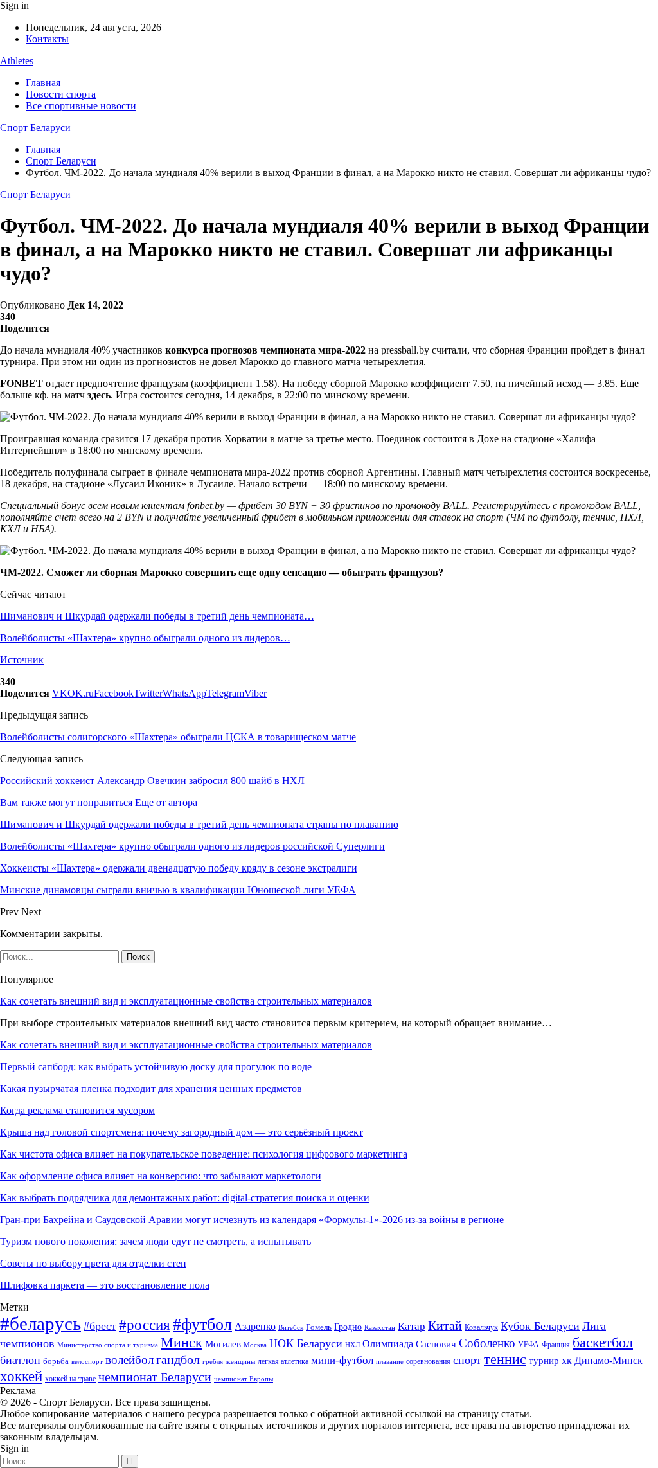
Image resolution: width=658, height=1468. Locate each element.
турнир (544, 1361)
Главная (43, 82)
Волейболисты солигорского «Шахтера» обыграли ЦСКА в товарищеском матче (178, 736)
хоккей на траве (70, 1378)
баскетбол (603, 1342)
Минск (181, 1342)
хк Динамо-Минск (602, 1360)
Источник (22, 659)
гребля (212, 1361)
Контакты (47, 38)
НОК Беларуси (305, 1343)
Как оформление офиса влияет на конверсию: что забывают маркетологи (160, 1175)
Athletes (16, 60)
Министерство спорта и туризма (107, 1344)
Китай (445, 1325)
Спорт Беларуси (35, 127)
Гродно (348, 1327)
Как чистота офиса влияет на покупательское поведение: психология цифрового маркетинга (203, 1154)
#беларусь (40, 1323)
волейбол (129, 1359)
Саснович (436, 1344)
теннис (505, 1359)
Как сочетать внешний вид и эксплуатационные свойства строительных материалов (186, 1001)
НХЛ (352, 1344)
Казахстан (379, 1327)
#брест (100, 1326)
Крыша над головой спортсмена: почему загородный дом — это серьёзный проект (181, 1132)
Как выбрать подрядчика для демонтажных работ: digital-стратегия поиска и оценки (184, 1197)
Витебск (290, 1327)
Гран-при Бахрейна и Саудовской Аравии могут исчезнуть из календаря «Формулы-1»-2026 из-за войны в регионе (252, 1219)
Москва (255, 1344)
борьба (56, 1361)
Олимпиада (387, 1343)
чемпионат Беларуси (154, 1377)
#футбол (202, 1324)
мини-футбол (342, 1360)
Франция (556, 1344)
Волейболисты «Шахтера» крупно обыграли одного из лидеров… (145, 637)
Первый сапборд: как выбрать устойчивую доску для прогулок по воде (156, 1066)
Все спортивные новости (81, 105)
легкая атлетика (283, 1361)
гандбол (178, 1359)
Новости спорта (61, 94)
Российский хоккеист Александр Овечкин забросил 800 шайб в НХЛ (152, 780)
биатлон (20, 1360)
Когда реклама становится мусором (77, 1110)
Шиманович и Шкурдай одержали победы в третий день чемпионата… (157, 616)
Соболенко (487, 1343)
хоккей (21, 1376)
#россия (144, 1324)
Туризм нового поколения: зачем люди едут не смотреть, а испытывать (155, 1241)
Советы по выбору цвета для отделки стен (93, 1263)
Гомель (319, 1327)
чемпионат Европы (243, 1379)
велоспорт (87, 1361)
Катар (411, 1326)
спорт (467, 1360)
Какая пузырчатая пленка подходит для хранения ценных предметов (151, 1088)
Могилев (223, 1344)
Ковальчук (481, 1327)
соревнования (428, 1361)
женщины (240, 1361)
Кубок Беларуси (540, 1326)
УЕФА (528, 1344)
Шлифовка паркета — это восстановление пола (104, 1285)
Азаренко (255, 1326)
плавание (390, 1361)
